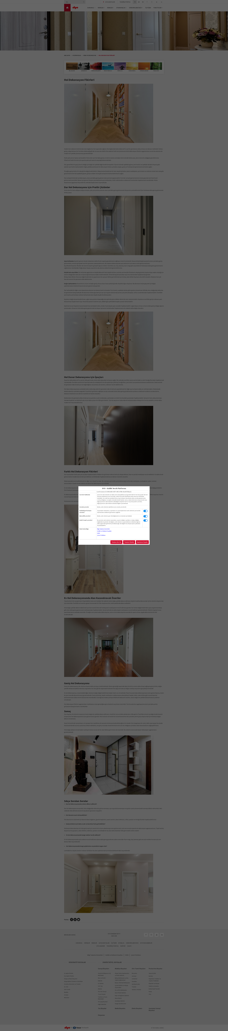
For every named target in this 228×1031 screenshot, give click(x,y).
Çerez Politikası (101, 535)
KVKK (98, 533)
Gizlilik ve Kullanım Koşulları (104, 531)
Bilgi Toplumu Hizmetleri (103, 529)
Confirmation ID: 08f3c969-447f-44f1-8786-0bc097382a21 (114, 492)
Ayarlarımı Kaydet (142, 542)
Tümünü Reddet (129, 542)
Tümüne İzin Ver (116, 542)
